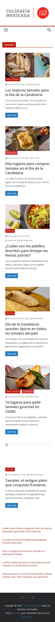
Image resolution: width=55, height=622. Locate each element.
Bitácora (10, 231)
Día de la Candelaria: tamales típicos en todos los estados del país (25, 329)
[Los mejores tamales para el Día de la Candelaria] (27, 65)
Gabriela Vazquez (35, 318)
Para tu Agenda (12, 79)
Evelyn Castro (34, 158)
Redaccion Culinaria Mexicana (20, 240)
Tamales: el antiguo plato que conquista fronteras (26, 482)
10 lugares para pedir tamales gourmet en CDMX (23, 407)
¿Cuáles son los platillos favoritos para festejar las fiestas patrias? (26, 250)
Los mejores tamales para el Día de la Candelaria (27, 92)
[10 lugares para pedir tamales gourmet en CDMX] (27, 377)
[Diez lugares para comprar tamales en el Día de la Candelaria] (27, 138)
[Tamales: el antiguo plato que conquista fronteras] (27, 455)
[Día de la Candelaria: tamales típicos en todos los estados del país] (27, 299)
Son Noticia (11, 153)
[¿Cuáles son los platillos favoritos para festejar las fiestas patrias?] (27, 216)
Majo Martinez (34, 84)
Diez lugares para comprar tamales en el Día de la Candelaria (27, 168)
